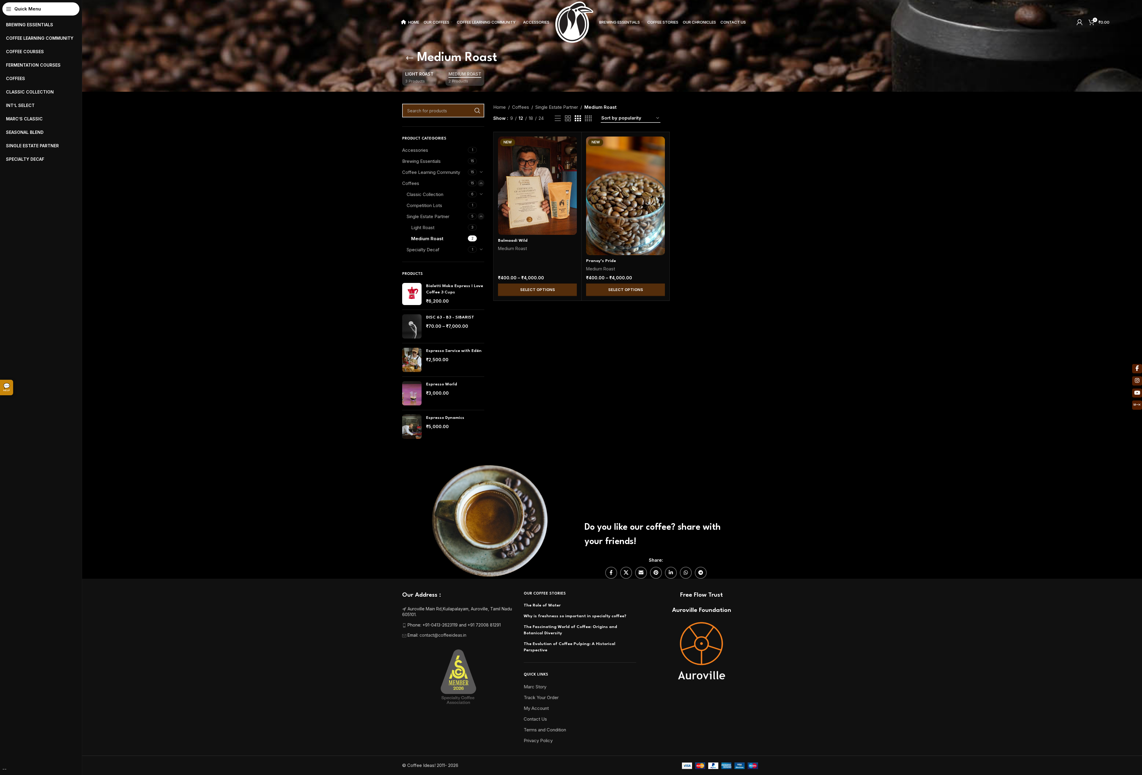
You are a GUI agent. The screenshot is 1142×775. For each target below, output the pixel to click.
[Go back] (409, 58)
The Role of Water (542, 605)
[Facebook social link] (611, 573)
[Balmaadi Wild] (537, 186)
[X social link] (626, 573)
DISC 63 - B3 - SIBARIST (450, 317)
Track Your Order (541, 697)
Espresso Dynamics (445, 418)
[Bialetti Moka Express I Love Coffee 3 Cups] (412, 294)
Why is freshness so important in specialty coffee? (575, 616)
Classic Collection (425, 194)
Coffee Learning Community (431, 172)
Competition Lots (424, 205)
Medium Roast (427, 238)
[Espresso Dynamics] (412, 427)
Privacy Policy (538, 740)
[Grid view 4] (588, 118)
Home (499, 107)
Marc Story (535, 687)
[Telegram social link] (701, 573)
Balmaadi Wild (513, 240)
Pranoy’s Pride (601, 261)
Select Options (537, 289)
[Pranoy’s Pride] (625, 196)
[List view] (558, 118)
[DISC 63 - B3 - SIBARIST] (412, 326)
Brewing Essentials (421, 161)
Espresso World (441, 384)
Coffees (410, 183)
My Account (536, 708)
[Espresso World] (412, 393)
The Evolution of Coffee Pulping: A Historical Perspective (569, 647)
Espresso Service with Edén (454, 351)
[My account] (1080, 22)
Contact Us (535, 719)
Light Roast (422, 227)
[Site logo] (574, 21)
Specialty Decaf (423, 249)
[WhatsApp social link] (686, 573)
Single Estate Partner (428, 216)
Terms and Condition (545, 730)
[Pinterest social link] (656, 573)
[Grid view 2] (568, 118)
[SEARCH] (477, 110)
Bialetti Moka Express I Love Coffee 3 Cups (454, 289)
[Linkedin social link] (671, 573)
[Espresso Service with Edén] (412, 360)
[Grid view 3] (578, 118)
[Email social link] (641, 573)
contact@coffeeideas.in (443, 635)
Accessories (415, 150)
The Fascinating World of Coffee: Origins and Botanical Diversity (570, 630)
